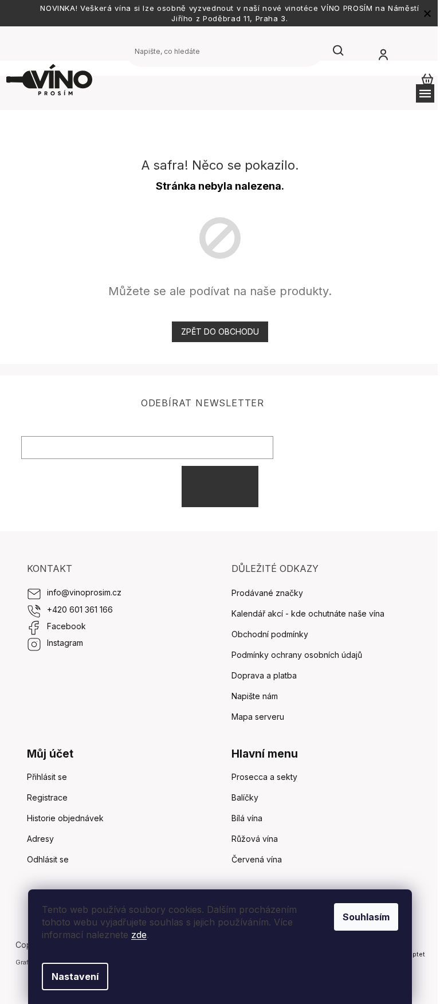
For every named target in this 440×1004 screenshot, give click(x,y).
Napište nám (254, 696)
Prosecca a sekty (264, 777)
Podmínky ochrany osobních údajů (296, 655)
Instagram (65, 643)
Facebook (66, 626)
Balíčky (244, 797)
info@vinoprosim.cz (84, 592)
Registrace (47, 797)
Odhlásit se (48, 859)
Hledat (339, 51)
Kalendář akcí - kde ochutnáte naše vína (307, 613)
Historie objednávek (65, 818)
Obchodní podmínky (269, 634)
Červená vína (256, 859)
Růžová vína (254, 839)
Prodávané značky (267, 593)
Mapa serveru (257, 716)
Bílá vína (246, 818)
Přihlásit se (220, 486)
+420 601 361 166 (80, 609)
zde (139, 934)
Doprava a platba (264, 675)
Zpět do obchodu (220, 331)
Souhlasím (366, 917)
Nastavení (75, 976)
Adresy (40, 839)
